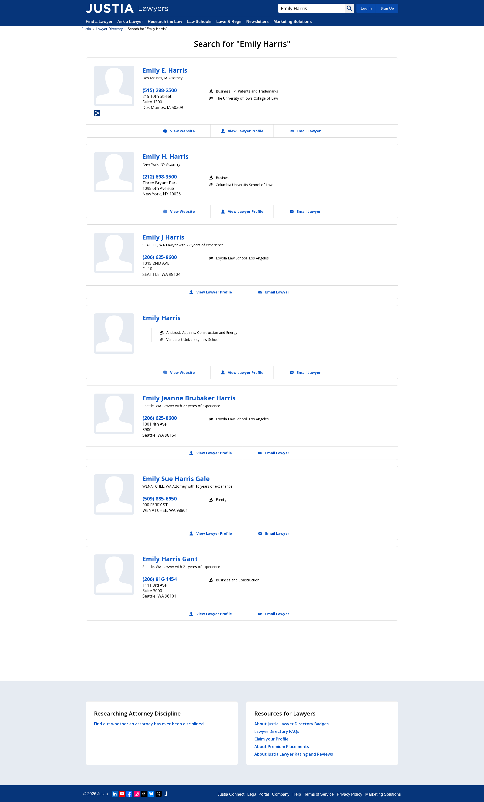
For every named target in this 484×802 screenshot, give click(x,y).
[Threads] (144, 794)
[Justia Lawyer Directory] (110, 8)
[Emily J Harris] (114, 253)
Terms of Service (319, 794)
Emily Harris (161, 317)
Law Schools (199, 21)
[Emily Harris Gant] (114, 574)
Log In (366, 8)
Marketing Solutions (293, 21)
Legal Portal (258, 794)
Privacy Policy (349, 794)
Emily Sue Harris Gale (176, 478)
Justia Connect (231, 794)
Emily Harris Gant (170, 558)
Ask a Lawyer (130, 21)
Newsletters (257, 21)
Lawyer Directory (109, 29)
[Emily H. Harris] (114, 172)
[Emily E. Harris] (114, 86)
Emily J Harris (163, 237)
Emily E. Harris (164, 70)
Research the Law (165, 21)
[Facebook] (129, 794)
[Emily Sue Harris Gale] (114, 494)
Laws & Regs (228, 21)
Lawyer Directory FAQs (276, 731)
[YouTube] (122, 794)
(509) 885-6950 (159, 498)
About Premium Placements (281, 746)
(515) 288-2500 (159, 90)
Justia (86, 29)
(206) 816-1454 (159, 579)
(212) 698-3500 (159, 176)
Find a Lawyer (99, 21)
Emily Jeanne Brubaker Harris (188, 398)
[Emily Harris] (114, 333)
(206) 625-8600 (159, 257)
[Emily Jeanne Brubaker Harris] (114, 414)
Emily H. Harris (165, 156)
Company (280, 794)
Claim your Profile (271, 739)
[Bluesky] (151, 794)
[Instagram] (137, 794)
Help (296, 794)
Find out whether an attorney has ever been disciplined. (149, 724)
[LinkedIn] (115, 794)
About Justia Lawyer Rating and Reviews (293, 754)
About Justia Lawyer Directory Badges (291, 724)
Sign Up (387, 8)
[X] (159, 794)
